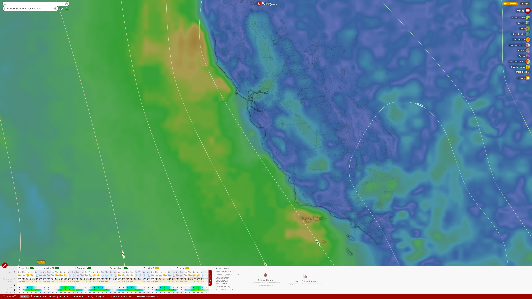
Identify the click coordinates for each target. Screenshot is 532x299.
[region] (266, 149)
